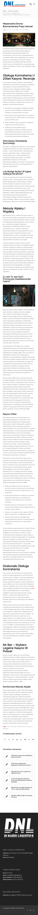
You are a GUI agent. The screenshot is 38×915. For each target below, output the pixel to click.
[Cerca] (30, 4)
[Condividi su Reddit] (29, 739)
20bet (32, 588)
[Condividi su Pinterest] (13, 739)
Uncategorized (18, 29)
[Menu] (34, 4)
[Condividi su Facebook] (5, 739)
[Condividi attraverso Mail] (33, 739)
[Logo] (16, 4)
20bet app (14, 726)
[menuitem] (30, 4)
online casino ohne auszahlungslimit (11, 914)
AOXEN (26, 29)
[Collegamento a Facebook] (27, 910)
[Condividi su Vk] (25, 739)
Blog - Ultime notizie (10, 11)
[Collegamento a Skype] (30, 910)
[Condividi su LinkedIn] (17, 739)
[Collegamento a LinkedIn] (33, 910)
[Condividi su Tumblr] (21, 739)
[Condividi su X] (9, 739)
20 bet (8, 726)
